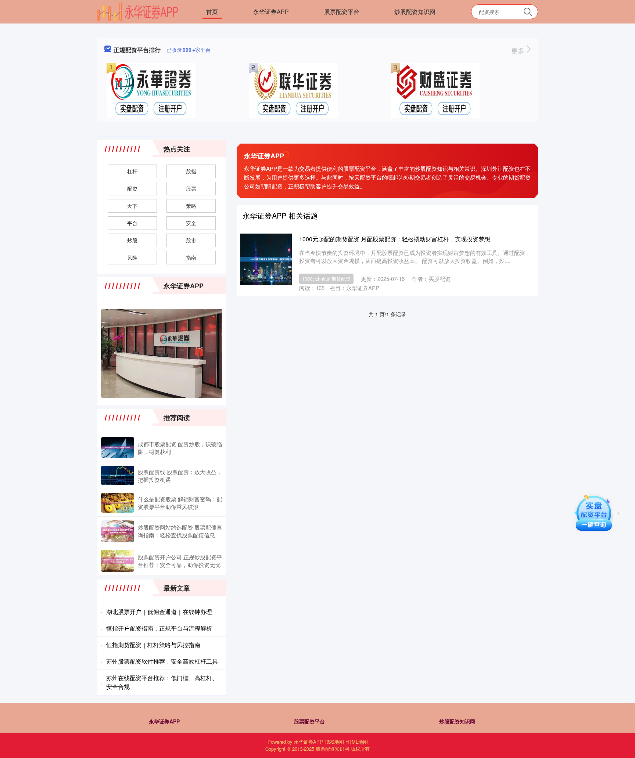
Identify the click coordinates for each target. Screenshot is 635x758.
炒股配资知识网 (414, 11)
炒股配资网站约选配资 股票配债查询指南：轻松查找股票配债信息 (180, 531)
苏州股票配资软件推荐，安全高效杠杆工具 (162, 661)
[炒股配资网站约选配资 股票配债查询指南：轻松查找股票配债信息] (117, 531)
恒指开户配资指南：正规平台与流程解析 (159, 628)
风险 (132, 257)
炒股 (132, 240)
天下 (132, 205)
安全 (191, 223)
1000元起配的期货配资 (326, 278)
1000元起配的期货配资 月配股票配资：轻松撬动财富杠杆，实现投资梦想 (394, 239)
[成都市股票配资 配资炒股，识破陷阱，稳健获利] (117, 447)
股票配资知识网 (332, 748)
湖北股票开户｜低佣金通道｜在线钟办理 (159, 611)
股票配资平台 (341, 11)
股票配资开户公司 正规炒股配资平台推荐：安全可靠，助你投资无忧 (180, 560)
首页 (212, 11)
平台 (132, 223)
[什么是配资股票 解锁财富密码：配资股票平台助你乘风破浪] (117, 503)
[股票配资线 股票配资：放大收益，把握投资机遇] (117, 475)
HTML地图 (356, 741)
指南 (191, 257)
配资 (132, 188)
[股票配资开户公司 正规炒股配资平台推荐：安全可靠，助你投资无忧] (117, 561)
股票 (191, 188)
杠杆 (132, 171)
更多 (518, 50)
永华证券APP (271, 11)
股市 (191, 240)
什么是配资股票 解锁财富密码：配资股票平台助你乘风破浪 (180, 502)
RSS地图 (334, 741)
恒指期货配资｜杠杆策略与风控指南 (153, 644)
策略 (191, 205)
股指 (191, 171)
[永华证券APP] (137, 11)
